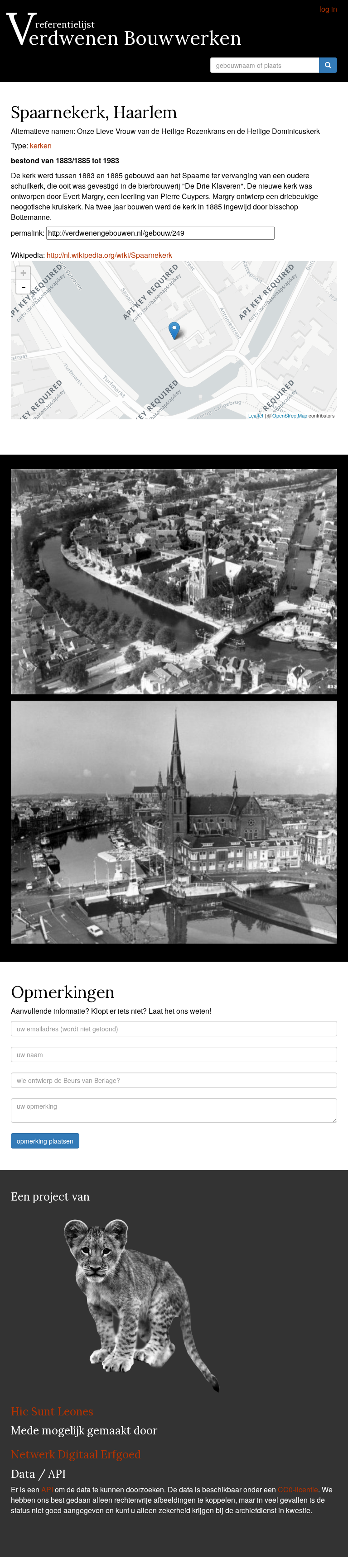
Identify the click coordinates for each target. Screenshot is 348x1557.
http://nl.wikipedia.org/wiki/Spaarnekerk (109, 255)
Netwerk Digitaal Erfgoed (76, 1455)
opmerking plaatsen (45, 1140)
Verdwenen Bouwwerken (126, 38)
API (47, 1489)
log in (328, 9)
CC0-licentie (298, 1489)
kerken (41, 145)
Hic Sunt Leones (52, 1412)
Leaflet (255, 415)
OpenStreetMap (289, 415)
